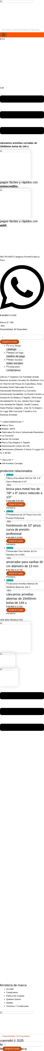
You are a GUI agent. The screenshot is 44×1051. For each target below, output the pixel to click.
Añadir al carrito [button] (16, 504)
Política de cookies (15, 996)
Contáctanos (12, 992)
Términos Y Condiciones (17, 1006)
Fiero (2, 260)
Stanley (9, 1003)
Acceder (10, 989)
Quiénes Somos (13, 999)
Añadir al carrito (9, 342)
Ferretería (28, 257)
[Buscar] (3, 34)
